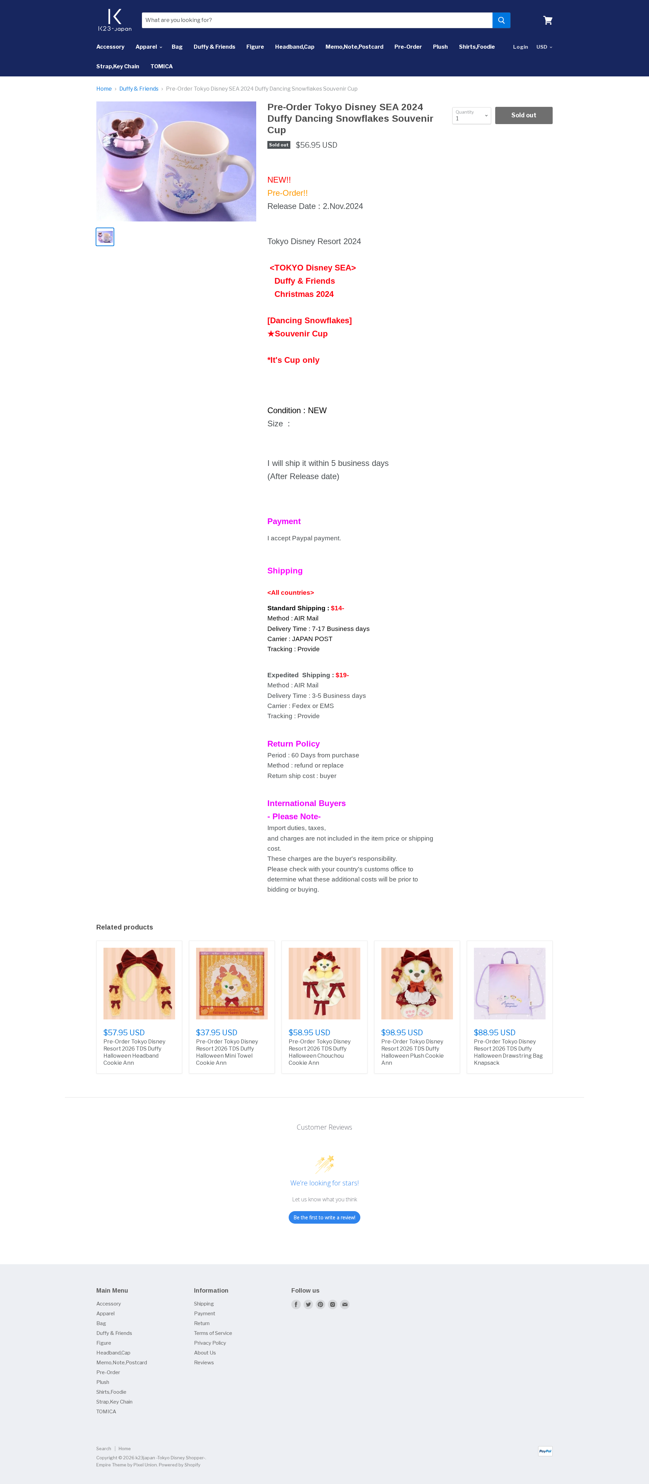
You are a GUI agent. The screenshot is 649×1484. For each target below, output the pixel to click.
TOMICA (161, 66)
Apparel (147, 47)
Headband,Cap (294, 47)
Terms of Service (213, 1333)
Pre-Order (408, 47)
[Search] (501, 20)
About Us (205, 1353)
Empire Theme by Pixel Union (126, 1464)
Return (202, 1323)
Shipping (204, 1304)
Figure (255, 47)
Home (104, 89)
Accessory (110, 47)
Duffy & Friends (214, 47)
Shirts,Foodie (477, 47)
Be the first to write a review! (324, 1217)
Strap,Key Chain (117, 66)
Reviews (204, 1363)
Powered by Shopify (179, 1464)
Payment (204, 1314)
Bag (177, 47)
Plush (440, 47)
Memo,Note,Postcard (354, 47)
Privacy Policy (210, 1343)
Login (520, 47)
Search (103, 1448)
